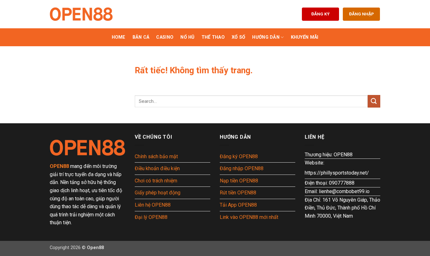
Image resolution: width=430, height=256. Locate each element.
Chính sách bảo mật (156, 156)
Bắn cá (141, 37)
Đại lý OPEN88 (151, 217)
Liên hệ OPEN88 (153, 205)
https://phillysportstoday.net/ (337, 173)
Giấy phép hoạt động (157, 193)
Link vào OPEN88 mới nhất (249, 217)
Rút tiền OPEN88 (238, 193)
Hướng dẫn (266, 37)
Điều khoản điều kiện (157, 168)
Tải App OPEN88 (238, 205)
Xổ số (238, 37)
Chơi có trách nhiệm (156, 181)
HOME (119, 37)
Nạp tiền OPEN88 (239, 181)
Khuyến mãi (305, 37)
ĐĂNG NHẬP (361, 13)
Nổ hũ (187, 37)
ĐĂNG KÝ (320, 13)
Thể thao (213, 37)
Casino (164, 37)
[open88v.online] (81, 14)
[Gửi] (374, 101)
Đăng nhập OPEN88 (241, 168)
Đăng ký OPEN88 (239, 156)
